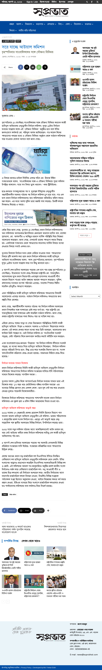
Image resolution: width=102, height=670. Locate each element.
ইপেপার (62, 2)
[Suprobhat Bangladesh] (51, 12)
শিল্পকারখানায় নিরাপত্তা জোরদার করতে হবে (55, 528)
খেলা (68, 24)
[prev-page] (3, 601)
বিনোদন (77, 24)
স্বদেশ (18, 24)
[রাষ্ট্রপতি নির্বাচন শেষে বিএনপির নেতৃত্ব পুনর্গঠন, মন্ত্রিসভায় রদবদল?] (34, 581)
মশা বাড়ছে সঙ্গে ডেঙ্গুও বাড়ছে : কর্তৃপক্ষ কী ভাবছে (84, 224)
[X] (97, 2)
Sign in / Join (32, 2)
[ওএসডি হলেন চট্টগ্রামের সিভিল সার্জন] (11, 581)
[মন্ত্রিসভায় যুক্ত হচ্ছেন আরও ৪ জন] (34, 553)
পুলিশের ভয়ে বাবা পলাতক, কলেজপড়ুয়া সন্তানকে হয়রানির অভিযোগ (84, 145)
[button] (87, 2)
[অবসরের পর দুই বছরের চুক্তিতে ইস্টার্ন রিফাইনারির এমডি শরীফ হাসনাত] (11, 553)
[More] (48, 510)
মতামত (88, 24)
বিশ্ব (59, 24)
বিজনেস (28, 24)
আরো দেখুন (84, 235)
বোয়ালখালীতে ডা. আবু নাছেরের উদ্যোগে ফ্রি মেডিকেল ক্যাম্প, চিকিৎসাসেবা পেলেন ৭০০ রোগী (84, 173)
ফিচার (12, 30)
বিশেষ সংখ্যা (44, 2)
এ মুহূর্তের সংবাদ (8, 41)
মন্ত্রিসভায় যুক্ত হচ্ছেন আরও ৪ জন (91, 68)
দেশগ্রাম (50, 24)
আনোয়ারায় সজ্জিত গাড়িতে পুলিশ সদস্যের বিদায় (82, 160)
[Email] (26, 67)
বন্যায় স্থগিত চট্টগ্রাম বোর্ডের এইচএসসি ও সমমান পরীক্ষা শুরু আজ (56, 593)
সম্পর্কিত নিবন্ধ (11, 541)
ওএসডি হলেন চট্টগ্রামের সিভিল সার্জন (89, 82)
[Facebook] (91, 2)
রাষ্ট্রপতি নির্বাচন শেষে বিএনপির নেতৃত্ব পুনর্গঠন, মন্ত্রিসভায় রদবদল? (33, 593)
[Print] (32, 67)
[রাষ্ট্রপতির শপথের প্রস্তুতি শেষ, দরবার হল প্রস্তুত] (56, 553)
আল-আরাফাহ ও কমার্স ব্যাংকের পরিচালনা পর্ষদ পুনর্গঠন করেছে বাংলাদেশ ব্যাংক (16, 529)
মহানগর (39, 24)
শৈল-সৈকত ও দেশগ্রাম (85, 255)
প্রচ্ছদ (11, 24)
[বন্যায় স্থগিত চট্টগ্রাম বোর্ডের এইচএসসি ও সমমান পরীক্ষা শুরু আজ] (56, 581)
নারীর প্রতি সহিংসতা (27, 30)
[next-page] (7, 601)
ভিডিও (54, 2)
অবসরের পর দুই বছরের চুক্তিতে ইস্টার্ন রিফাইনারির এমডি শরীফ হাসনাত (91, 52)
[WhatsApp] (39, 67)
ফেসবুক (70, 2)
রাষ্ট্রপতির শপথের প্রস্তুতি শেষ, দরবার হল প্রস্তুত (83, 212)
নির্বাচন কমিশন (13, 494)
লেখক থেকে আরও (31, 541)
